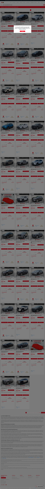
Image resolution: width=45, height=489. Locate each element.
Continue (22, 31)
